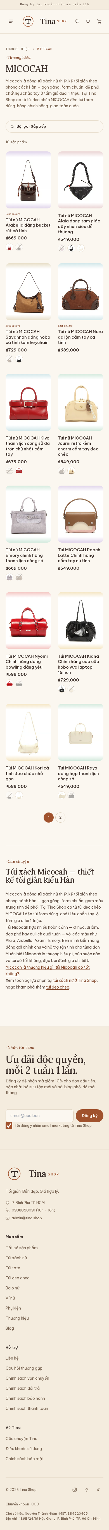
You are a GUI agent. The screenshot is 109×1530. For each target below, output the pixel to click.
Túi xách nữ (16, 1257)
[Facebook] (86, 1489)
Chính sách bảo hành (25, 1398)
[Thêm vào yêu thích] (43, 159)
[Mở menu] (11, 21)
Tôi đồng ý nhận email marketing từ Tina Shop (53, 1125)
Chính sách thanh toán (27, 1408)
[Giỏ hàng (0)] (99, 21)
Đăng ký (90, 1115)
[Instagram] (74, 1489)
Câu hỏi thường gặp (24, 1368)
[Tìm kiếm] (77, 21)
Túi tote (13, 1267)
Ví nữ (10, 1298)
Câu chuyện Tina (21, 1438)
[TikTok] (98, 1489)
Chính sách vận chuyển (27, 1378)
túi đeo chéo (57, 987)
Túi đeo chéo (18, 1277)
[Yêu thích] (88, 21)
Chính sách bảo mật (25, 1458)
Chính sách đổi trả (23, 1388)
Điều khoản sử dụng (24, 1448)
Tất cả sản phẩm (22, 1247)
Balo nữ (12, 1288)
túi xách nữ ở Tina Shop (75, 980)
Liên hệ (12, 1358)
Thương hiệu (18, 49)
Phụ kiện (13, 1308)
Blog (10, 1328)
